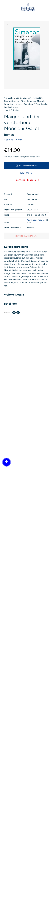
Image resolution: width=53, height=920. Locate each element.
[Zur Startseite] (28, 7)
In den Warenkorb (28, 165)
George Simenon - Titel (14, 101)
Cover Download (24, 236)
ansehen (30, 227)
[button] (6, 462)
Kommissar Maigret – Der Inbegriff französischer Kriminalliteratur (26, 106)
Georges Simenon (13, 139)
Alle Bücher (9, 98)
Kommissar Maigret (35, 101)
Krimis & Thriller (12, 110)
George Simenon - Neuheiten (29, 98)
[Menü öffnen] (5, 7)
